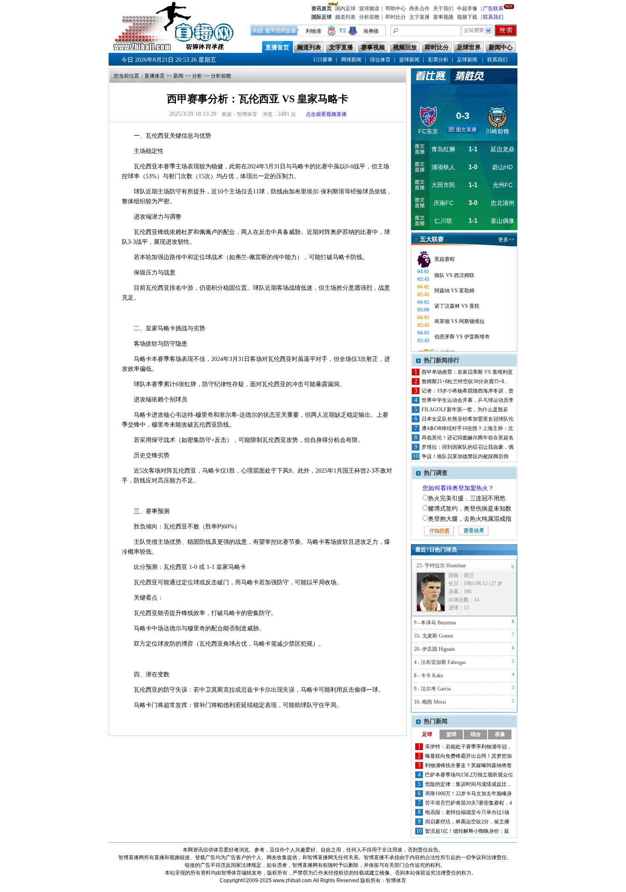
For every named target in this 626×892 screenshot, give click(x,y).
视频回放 (405, 47)
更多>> (506, 239)
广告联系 (493, 9)
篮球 (451, 734)
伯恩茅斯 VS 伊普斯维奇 (462, 337)
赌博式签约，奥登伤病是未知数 (469, 508)
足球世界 (469, 47)
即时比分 (395, 17)
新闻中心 (501, 47)
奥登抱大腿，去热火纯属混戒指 (469, 519)
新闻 (178, 76)
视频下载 (467, 17)
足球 (427, 734)
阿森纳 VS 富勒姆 (454, 291)
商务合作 (419, 9)
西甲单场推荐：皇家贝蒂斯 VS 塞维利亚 (467, 372)
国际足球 (321, 17)
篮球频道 (369, 9)
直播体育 (154, 76)
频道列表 (345, 17)
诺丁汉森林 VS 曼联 (457, 306)
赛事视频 (443, 17)
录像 (500, 734)
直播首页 (277, 47)
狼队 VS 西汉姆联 (454, 275)
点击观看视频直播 (326, 114)
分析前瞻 (369, 17)
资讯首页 (321, 9)
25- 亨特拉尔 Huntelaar (441, 566)
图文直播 (466, 130)
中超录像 (467, 9)
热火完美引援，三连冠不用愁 (466, 498)
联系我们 (493, 17)
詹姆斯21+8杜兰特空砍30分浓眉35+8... (465, 381)
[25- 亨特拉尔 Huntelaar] (431, 592)
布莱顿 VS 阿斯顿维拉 (459, 321)
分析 (197, 76)
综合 (476, 734)
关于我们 (443, 9)
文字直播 (419, 17)
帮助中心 (395, 9)
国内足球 (345, 9)
